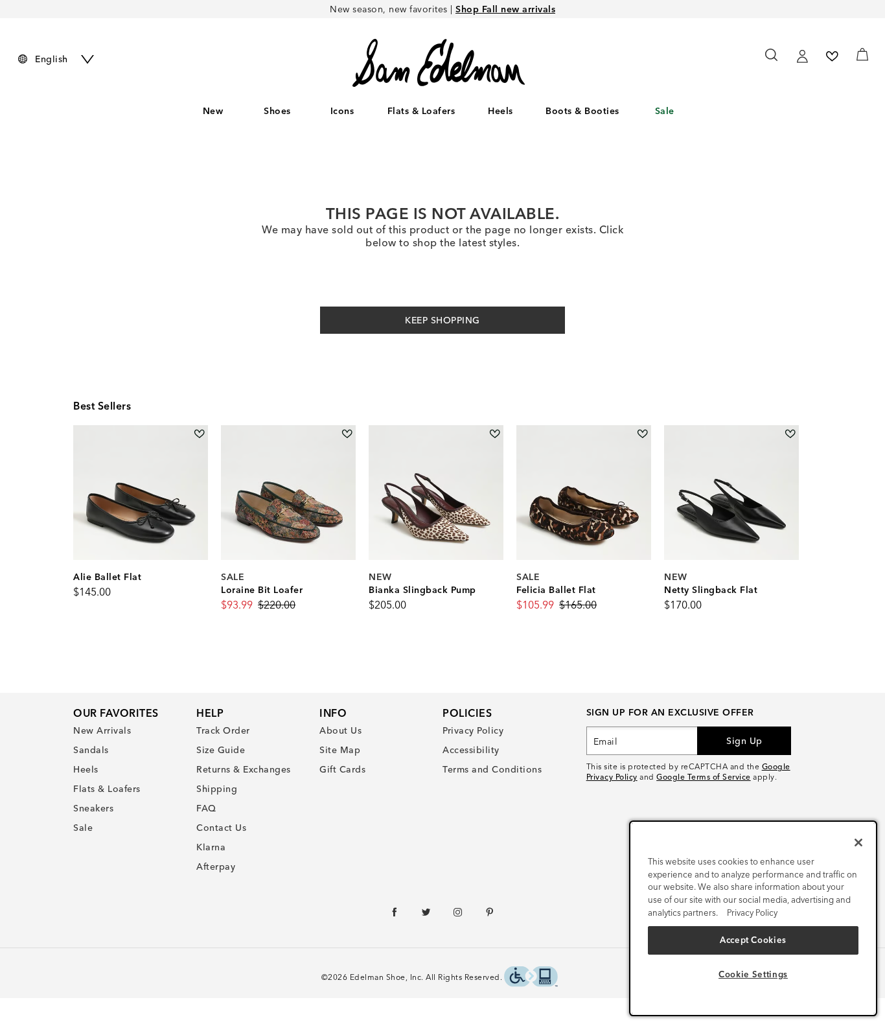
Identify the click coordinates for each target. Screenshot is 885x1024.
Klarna (210, 847)
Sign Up (744, 741)
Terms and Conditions (492, 769)
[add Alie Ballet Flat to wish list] (199, 434)
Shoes (277, 111)
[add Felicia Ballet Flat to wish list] (642, 434)
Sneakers (93, 808)
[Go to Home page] (438, 63)
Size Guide (220, 750)
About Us (340, 730)
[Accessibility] (531, 978)
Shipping (216, 789)
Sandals (91, 750)
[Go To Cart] (862, 54)
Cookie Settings (753, 974)
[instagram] (458, 915)
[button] (297, 111)
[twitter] (426, 915)
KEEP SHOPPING (442, 320)
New (213, 111)
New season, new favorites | (442, 9)
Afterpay (215, 866)
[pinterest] (490, 915)
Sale (664, 111)
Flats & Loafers (421, 111)
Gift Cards (342, 769)
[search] (772, 61)
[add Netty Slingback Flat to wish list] (790, 434)
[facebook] (394, 915)
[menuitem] (213, 113)
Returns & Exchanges (243, 769)
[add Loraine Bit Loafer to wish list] (347, 434)
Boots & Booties (582, 111)
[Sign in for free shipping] (802, 56)
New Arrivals (102, 730)
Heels (500, 111)
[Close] (858, 842)
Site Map (339, 750)
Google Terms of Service (703, 777)
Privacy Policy (472, 730)
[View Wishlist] (832, 56)
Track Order (223, 730)
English (51, 59)
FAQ (206, 808)
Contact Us (221, 827)
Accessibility (471, 750)
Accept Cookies (753, 940)
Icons (342, 111)
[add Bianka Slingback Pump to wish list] (494, 434)
